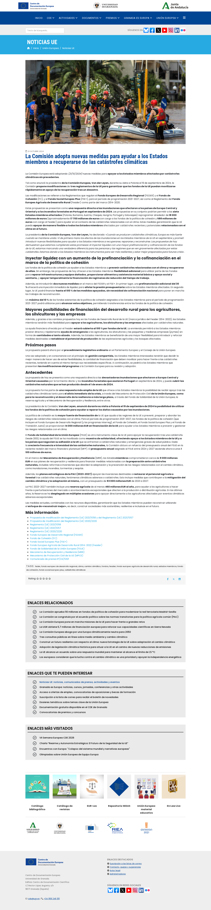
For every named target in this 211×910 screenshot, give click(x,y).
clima (80, 566)
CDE (49, 18)
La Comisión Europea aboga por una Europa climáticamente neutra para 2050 (85, 632)
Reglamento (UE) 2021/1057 (45, 528)
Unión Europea (166, 18)
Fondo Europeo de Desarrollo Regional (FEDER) (56, 535)
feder (37, 566)
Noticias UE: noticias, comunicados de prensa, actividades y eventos (79, 682)
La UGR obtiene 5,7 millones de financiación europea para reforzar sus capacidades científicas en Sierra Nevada (105, 627)
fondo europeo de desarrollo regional (59, 566)
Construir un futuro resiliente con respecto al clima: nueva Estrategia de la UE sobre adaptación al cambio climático (107, 642)
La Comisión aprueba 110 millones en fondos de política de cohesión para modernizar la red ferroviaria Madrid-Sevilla (107, 612)
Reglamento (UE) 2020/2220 (46, 531)
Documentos (90, 18)
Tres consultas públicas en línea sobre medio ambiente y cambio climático (83, 637)
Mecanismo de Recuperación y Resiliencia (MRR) (57, 552)
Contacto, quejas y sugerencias (125, 867)
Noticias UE (68, 48)
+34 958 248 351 (52, 898)
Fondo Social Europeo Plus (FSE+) (48, 541)
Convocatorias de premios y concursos (62, 712)
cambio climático (92, 566)
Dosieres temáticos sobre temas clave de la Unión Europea (73, 702)
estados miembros (168, 566)
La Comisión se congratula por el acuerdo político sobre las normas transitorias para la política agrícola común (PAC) (109, 617)
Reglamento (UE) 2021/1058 (45, 524)
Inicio (39, 18)
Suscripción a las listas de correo (126, 863)
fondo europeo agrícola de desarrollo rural (137, 566)
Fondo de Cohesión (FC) (43, 538)
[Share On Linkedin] (179, 579)
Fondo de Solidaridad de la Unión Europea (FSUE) (57, 548)
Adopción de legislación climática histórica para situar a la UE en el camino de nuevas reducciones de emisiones (105, 647)
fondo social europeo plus (51, 570)
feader (112, 566)
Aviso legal (115, 870)
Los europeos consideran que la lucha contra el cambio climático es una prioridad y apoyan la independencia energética (110, 657)
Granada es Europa (136, 18)
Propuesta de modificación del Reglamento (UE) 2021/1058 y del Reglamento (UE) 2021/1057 (81, 517)
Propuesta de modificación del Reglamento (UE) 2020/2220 (63, 521)
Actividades (67, 18)
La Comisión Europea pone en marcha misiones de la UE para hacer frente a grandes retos (92, 622)
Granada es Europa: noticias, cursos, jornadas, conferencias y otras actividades (86, 687)
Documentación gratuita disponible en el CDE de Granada (73, 707)
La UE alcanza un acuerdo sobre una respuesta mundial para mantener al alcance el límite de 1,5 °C (97, 652)
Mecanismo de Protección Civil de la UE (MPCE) (56, 555)
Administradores (118, 874)
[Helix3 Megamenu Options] (184, 17)
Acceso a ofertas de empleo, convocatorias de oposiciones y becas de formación (87, 692)
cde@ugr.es (34, 898)
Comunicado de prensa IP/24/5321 (49, 559)
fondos (105, 566)
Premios (111, 18)
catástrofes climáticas (75, 570)
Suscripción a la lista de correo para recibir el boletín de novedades (78, 697)
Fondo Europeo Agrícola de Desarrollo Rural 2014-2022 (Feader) (66, 545)
